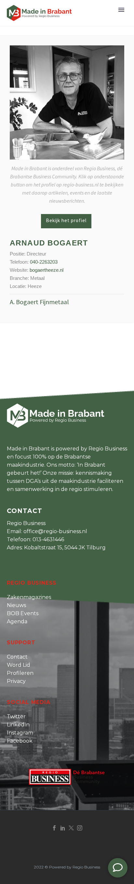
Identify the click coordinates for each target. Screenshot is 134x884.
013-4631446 (48, 539)
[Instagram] (79, 827)
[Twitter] (71, 827)
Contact (17, 657)
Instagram (20, 733)
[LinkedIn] (62, 827)
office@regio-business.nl (55, 531)
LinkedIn (18, 725)
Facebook (20, 741)
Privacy (16, 681)
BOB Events (22, 613)
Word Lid (18, 665)
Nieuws (16, 605)
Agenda (17, 621)
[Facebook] (54, 827)
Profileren (20, 673)
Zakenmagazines (29, 597)
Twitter (16, 716)
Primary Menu (121, 10)
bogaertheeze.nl (46, 270)
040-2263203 (44, 262)
